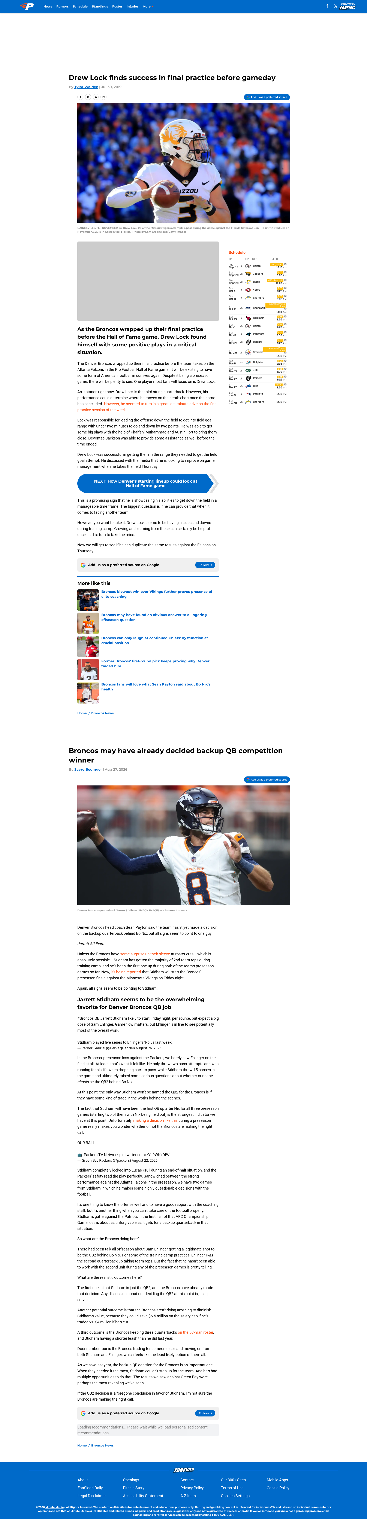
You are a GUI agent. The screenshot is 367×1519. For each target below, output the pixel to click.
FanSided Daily (90, 1488)
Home (82, 713)
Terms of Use (232, 1488)
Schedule (80, 6)
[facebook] (327, 6)
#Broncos (85, 1018)
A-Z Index (188, 1495)
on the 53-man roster (195, 1332)
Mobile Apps (277, 1480)
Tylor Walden (86, 87)
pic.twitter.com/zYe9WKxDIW (144, 1154)
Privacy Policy (192, 1488)
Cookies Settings (235, 1495)
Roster (117, 6)
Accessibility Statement (143, 1495)
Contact (187, 1480)
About (83, 1480)
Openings (131, 1480)
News (47, 6)
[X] (335, 6)
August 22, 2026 (144, 1160)
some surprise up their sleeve (145, 954)
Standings (100, 6)
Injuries (132, 6)
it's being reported (126, 972)
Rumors (62, 6)
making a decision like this (155, 1120)
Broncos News (102, 713)
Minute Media (54, 1507)
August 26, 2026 (148, 1048)
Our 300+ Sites (233, 1480)
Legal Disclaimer (92, 1495)
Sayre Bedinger (88, 769)
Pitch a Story (133, 1488)
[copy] (103, 97)
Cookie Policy (278, 1488)
